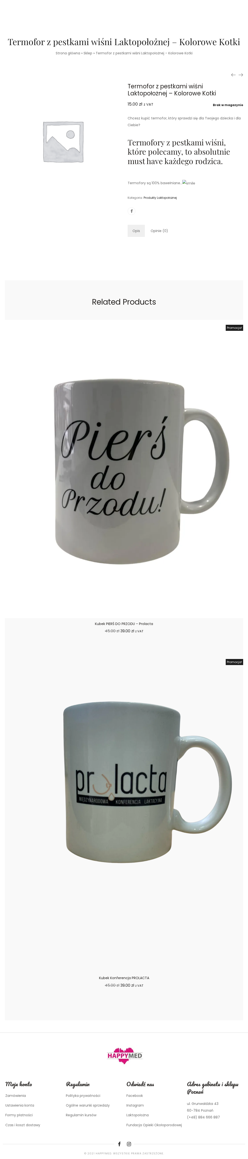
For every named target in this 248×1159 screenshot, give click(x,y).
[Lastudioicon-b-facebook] (119, 1144)
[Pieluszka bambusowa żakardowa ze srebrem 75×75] (240, 74)
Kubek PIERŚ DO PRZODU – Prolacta (124, 623)
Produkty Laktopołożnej (160, 198)
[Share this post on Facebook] (131, 211)
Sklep (88, 53)
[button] (124, 649)
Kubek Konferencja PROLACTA (124, 978)
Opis (136, 230)
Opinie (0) (159, 230)
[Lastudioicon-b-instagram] (129, 1144)
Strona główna (68, 53)
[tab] (136, 231)
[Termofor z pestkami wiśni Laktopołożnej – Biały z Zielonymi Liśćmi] (233, 74)
